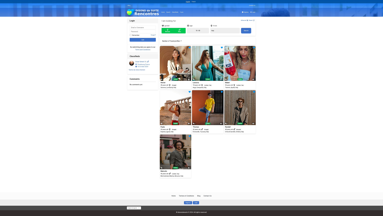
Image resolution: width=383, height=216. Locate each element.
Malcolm (164, 171)
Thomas (196, 127)
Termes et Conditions (186, 196)
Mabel (227, 83)
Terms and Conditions (142, 50)
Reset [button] (251, 20)
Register (246, 12)
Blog (129, 5)
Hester (163, 83)
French (194, 1)
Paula (163, 127)
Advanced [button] (243, 20)
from (215, 26)
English (188, 1)
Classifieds (175, 12)
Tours (181, 12)
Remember (135, 35)
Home (163, 12)
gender (167, 26)
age (190, 26)
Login (253, 12)
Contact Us (252, 5)
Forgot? (153, 35)
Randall (227, 127)
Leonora (196, 83)
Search (168, 12)
